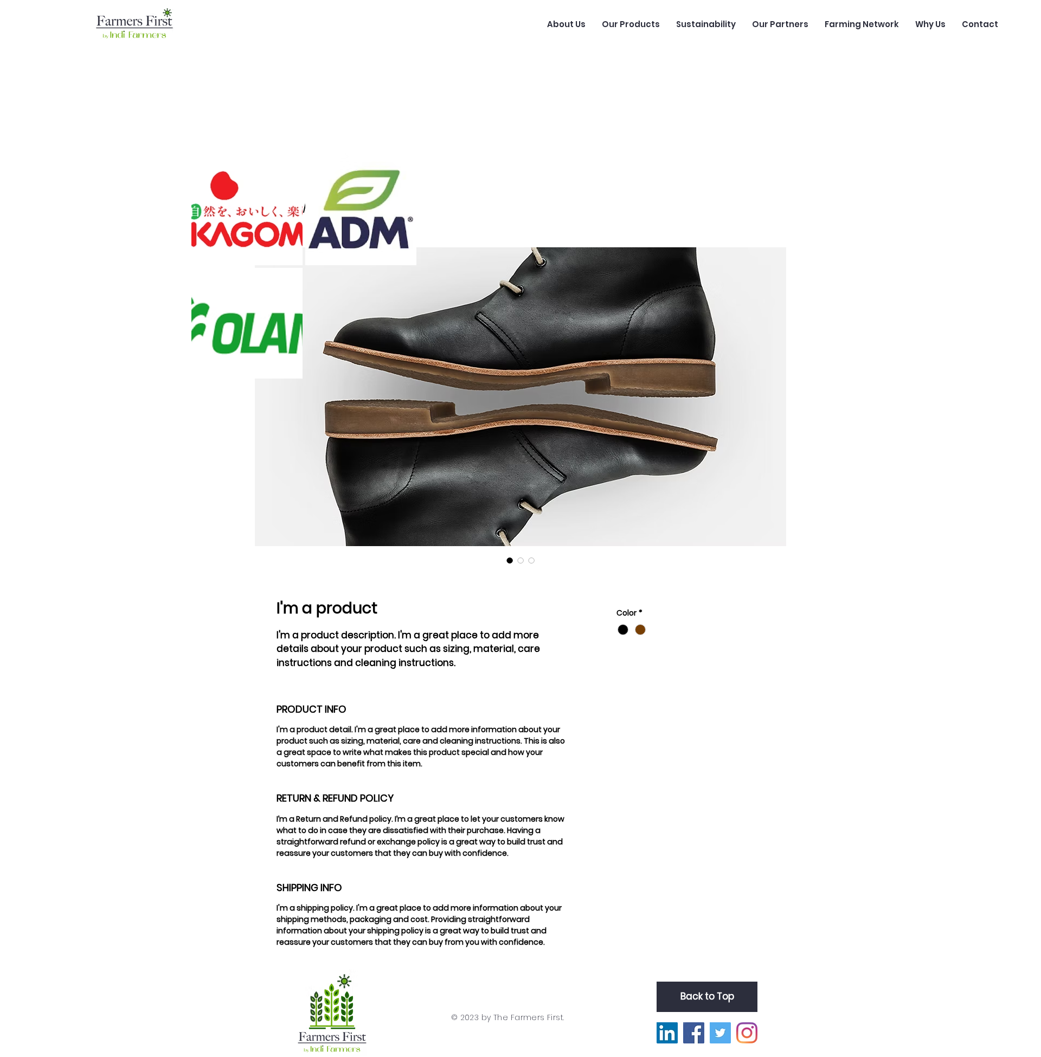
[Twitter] (720, 1032)
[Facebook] (693, 1032)
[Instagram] (746, 1032)
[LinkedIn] (667, 1032)
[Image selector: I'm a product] (509, 560)
